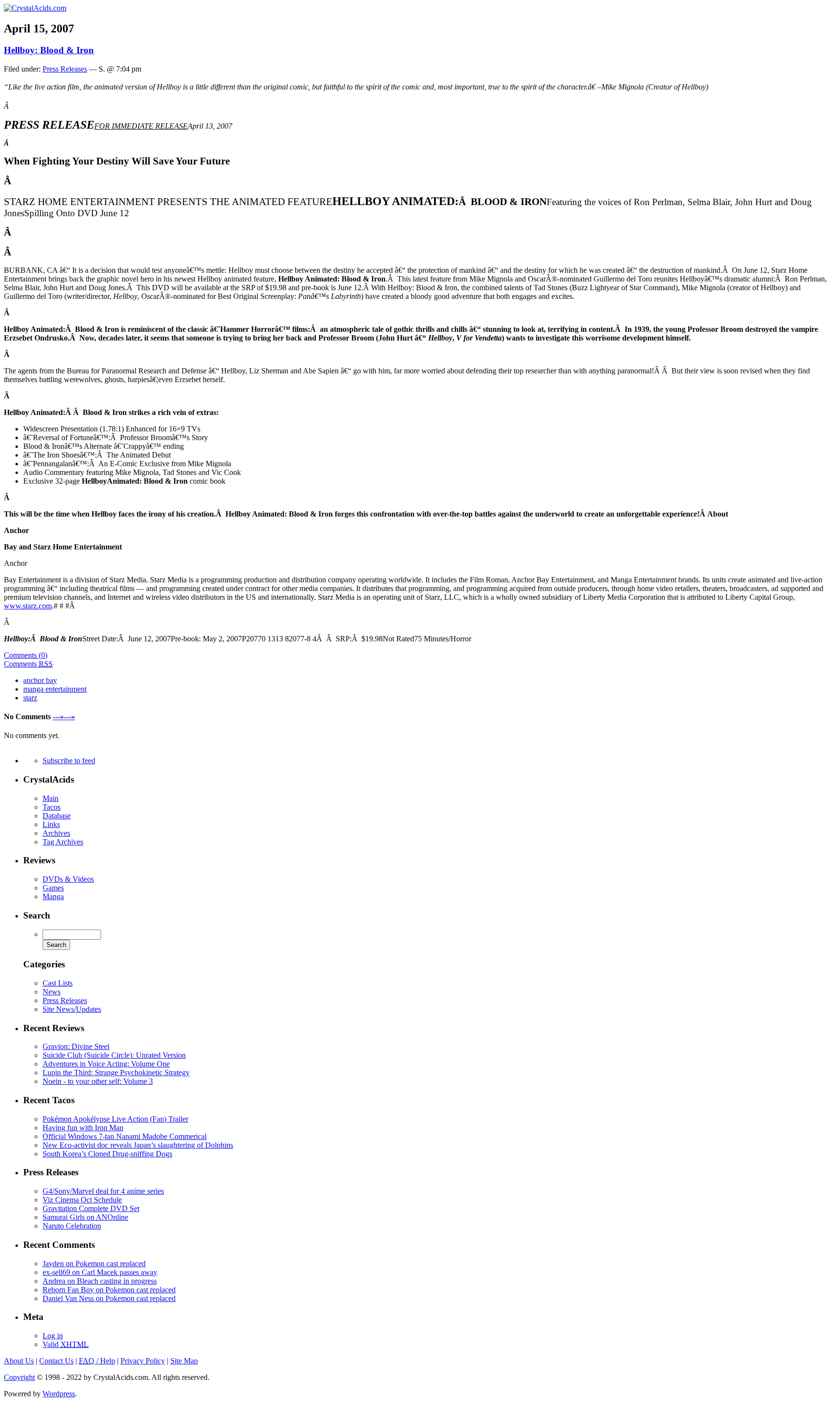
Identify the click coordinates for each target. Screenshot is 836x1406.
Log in (53, 1336)
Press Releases (65, 69)
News (51, 992)
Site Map (184, 1361)
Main (51, 798)
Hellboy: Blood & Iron (49, 50)
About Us (19, 1361)
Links (51, 824)
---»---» (64, 716)
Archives (56, 833)
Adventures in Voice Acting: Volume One (106, 1064)
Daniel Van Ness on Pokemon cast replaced (109, 1298)
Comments (28, 664)
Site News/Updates (72, 1009)
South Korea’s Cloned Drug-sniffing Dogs (107, 1154)
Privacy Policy (142, 1361)
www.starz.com (28, 606)
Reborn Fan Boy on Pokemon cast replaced (109, 1290)
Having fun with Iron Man (83, 1128)
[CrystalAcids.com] (35, 8)
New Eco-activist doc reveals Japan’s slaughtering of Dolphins (138, 1145)
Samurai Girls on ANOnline (85, 1217)
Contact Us (56, 1361)
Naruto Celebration (72, 1226)
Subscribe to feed (69, 760)
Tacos (51, 807)
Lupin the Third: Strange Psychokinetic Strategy (116, 1072)
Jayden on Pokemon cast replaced (94, 1263)
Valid (66, 1344)
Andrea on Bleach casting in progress (100, 1281)
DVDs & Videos (68, 879)
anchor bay (40, 680)
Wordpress (59, 1394)
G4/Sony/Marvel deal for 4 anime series (103, 1191)
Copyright (19, 1377)
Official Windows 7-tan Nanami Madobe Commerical (125, 1136)
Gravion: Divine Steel (76, 1046)
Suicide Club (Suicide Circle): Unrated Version (114, 1055)
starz (30, 698)
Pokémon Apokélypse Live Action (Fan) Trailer (115, 1119)
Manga (53, 896)
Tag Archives (63, 842)
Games (53, 888)
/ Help (97, 1361)
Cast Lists (58, 983)
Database (57, 816)
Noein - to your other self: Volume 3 (98, 1081)
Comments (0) (25, 655)
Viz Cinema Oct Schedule (82, 1200)
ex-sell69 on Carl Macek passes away (100, 1272)
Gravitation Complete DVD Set (91, 1208)
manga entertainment (55, 689)
